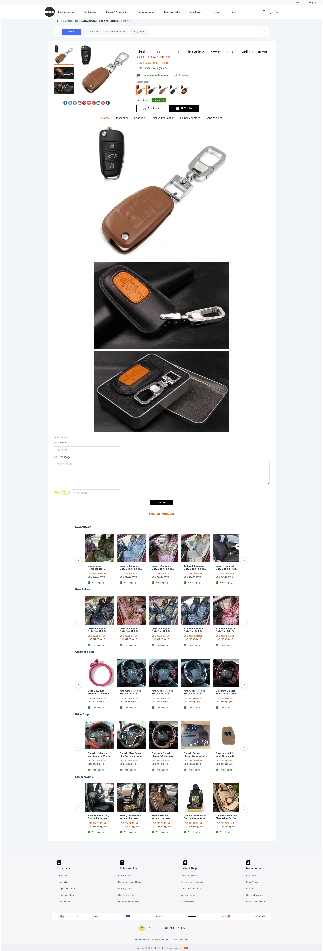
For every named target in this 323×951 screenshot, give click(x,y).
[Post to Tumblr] (108, 103)
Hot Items (216, 12)
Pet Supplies (90, 12)
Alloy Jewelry (195, 12)
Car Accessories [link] (70, 21)
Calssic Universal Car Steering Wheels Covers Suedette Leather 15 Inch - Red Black (99, 754)
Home (57, 21)
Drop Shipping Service (128, 902)
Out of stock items (126, 895)
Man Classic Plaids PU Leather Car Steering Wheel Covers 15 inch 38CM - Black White (195, 692)
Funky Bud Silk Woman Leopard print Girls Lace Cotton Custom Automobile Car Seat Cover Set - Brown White (163, 817)
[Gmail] (89, 103)
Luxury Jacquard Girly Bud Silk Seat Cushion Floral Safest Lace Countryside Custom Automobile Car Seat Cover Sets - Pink (163, 567)
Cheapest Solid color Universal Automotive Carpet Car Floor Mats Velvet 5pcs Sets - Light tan (226, 754)
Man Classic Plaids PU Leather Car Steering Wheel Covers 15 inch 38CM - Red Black (162, 692)
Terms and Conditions (191, 888)
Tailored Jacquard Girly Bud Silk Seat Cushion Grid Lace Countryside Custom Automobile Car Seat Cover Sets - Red (227, 629)
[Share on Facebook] (65, 103)
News (233, 12)
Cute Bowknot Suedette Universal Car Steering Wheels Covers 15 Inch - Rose (99, 692)
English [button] (312, 2)
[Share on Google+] (94, 103)
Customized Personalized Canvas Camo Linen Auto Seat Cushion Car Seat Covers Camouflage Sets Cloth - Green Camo (99, 567)
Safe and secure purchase (193, 882)
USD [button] (296, 2)
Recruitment (64, 902)
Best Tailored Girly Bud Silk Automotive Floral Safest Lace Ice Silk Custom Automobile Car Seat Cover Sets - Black (99, 817)
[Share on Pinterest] (84, 103)
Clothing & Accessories (116, 12)
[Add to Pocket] (103, 103)
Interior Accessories (115, 31)
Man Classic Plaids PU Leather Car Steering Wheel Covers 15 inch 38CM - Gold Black (130, 692)
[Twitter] (70, 103)
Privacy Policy (187, 902)
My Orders (251, 875)
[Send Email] (80, 103)
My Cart (249, 888)
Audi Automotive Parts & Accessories (99, 21)
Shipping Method (66, 895)
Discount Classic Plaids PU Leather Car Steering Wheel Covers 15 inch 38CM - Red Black (227, 692)
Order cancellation (189, 875)
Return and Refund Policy (130, 882)
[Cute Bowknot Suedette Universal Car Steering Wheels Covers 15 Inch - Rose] (99, 686)
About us (63, 875)
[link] (57, 21)
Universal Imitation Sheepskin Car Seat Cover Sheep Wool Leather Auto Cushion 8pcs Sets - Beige (227, 817)
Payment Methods (67, 888)
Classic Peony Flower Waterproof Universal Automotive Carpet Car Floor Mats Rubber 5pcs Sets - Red (195, 754)
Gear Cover (92, 31)
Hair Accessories (146, 12)
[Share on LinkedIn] (98, 103)
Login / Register (253, 882)
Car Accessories (66, 12)
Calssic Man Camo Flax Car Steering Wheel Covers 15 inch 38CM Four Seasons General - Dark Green (130, 754)
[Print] (75, 103)
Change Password (254, 895)
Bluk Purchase (125, 875)
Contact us (63, 882)
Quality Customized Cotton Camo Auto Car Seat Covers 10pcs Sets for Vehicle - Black (195, 817)
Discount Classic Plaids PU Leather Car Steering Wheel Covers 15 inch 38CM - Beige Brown (163, 754)
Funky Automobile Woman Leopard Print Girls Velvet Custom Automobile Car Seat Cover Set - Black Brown (131, 817)
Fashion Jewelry (172, 12)
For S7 (124, 21)
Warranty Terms (125, 888)
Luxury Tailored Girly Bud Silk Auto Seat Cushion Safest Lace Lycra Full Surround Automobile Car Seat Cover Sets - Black (227, 567)
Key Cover (139, 31)
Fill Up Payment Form (256, 902)
